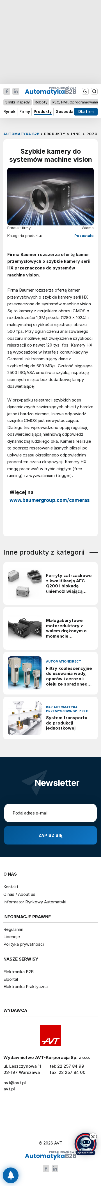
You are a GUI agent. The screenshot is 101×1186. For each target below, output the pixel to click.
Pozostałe (84, 235)
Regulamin (13, 929)
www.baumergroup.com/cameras (50, 500)
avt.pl (9, 1089)
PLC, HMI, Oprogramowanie (75, 102)
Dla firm (86, 111)
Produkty (43, 111)
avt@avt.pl (14, 1082)
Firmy (24, 111)
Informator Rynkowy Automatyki (34, 902)
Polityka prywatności (23, 944)
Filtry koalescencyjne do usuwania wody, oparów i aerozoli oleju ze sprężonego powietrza (69, 676)
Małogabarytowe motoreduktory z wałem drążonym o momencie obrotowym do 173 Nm (66, 628)
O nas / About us (19, 894)
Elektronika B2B (18, 971)
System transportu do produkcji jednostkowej (66, 723)
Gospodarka (68, 111)
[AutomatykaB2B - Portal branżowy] (50, 1155)
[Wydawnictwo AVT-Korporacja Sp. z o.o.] (50, 1035)
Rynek (9, 111)
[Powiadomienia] (11, 1175)
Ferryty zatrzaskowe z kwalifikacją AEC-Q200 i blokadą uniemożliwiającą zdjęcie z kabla (69, 583)
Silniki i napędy (17, 102)
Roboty (41, 102)
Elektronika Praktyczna (25, 986)
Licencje (11, 936)
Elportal (10, 979)
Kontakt (11, 886)
